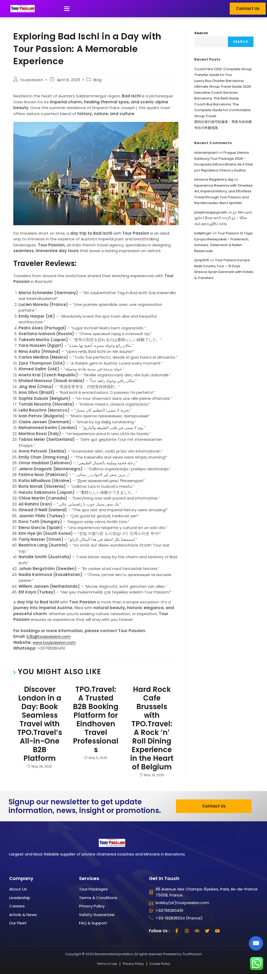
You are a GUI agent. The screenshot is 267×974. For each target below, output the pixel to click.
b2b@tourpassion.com (49, 636)
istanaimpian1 (205, 152)
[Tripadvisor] (197, 931)
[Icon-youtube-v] (217, 931)
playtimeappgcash (210, 212)
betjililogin (202, 233)
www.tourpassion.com (54, 642)
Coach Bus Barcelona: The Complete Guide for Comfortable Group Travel (222, 110)
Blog (98, 79)
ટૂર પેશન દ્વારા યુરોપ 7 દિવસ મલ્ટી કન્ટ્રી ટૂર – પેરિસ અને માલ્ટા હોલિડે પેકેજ (223, 218)
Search (201, 33)
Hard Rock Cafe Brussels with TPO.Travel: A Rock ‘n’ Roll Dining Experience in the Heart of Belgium (151, 728)
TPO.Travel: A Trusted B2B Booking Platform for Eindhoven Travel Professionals (95, 719)
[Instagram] (187, 931)
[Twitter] (207, 931)
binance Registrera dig (213, 179)
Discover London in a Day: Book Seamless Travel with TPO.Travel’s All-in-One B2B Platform (39, 724)
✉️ (255, 943)
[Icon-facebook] (176, 931)
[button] (66, 8)
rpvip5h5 (201, 260)
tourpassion (32, 79)
